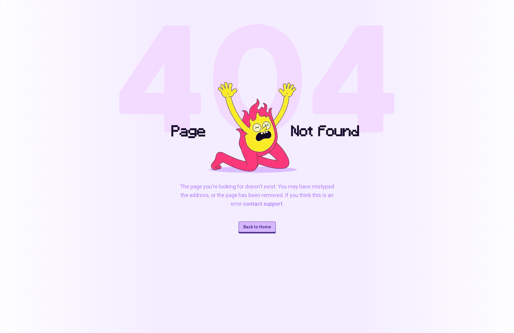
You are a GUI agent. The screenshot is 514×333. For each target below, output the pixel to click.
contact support (263, 204)
